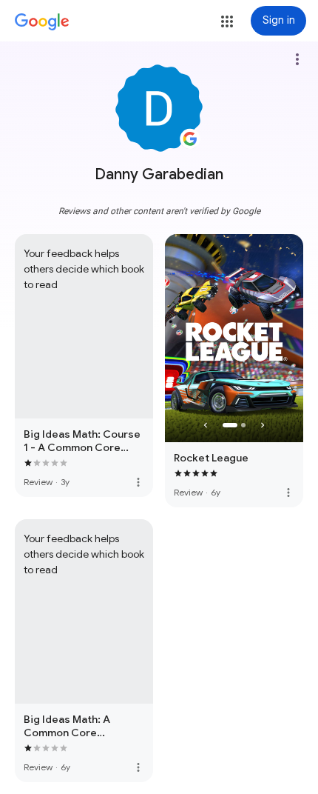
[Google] (42, 22)
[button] (227, 21)
